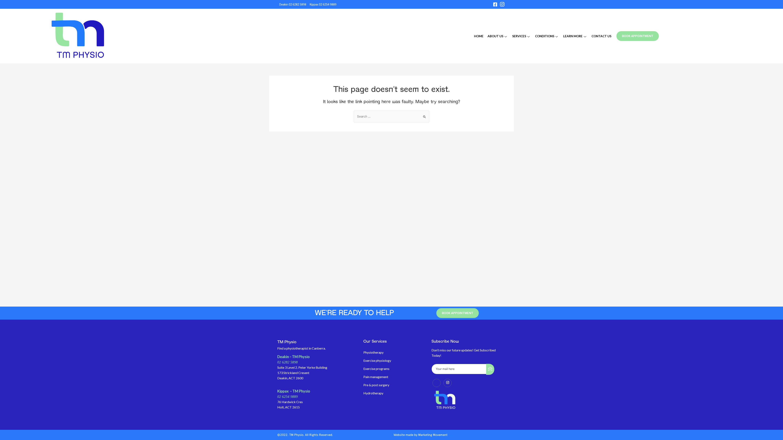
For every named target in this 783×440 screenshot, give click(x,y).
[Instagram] (502, 4)
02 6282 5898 (287, 362)
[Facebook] (495, 4)
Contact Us (601, 36)
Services (519, 36)
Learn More (573, 36)
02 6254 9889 (287, 397)
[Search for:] (391, 116)
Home (478, 36)
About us (495, 36)
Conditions (544, 36)
